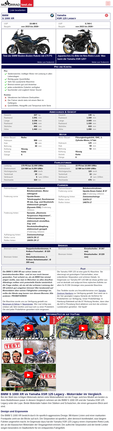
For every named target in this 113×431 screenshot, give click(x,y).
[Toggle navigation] (108, 3)
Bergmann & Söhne (11, 304)
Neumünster (27, 304)
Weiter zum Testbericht (45, 62)
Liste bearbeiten (17, 10)
